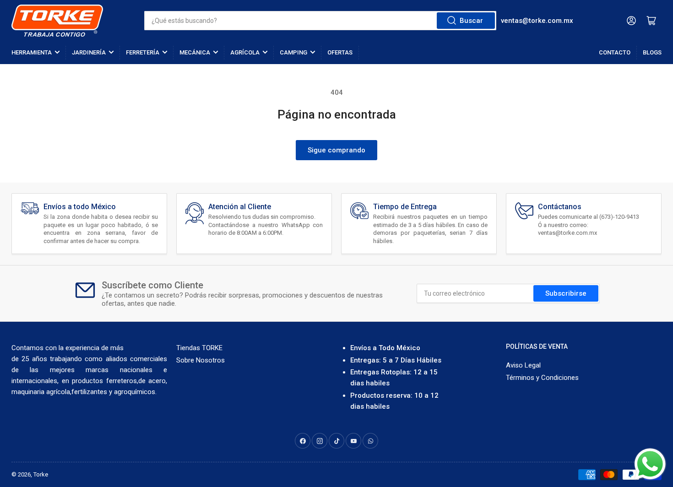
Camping (293, 52)
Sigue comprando (336, 150)
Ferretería (142, 52)
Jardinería (89, 52)
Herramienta (31, 52)
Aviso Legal (523, 365)
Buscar (471, 20)
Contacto (614, 52)
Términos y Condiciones (542, 377)
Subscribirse (565, 293)
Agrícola (245, 52)
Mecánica (194, 52)
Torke (40, 474)
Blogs (652, 52)
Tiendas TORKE (199, 348)
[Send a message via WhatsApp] (650, 464)
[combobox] (320, 20)
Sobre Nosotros (200, 360)
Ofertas (340, 52)
